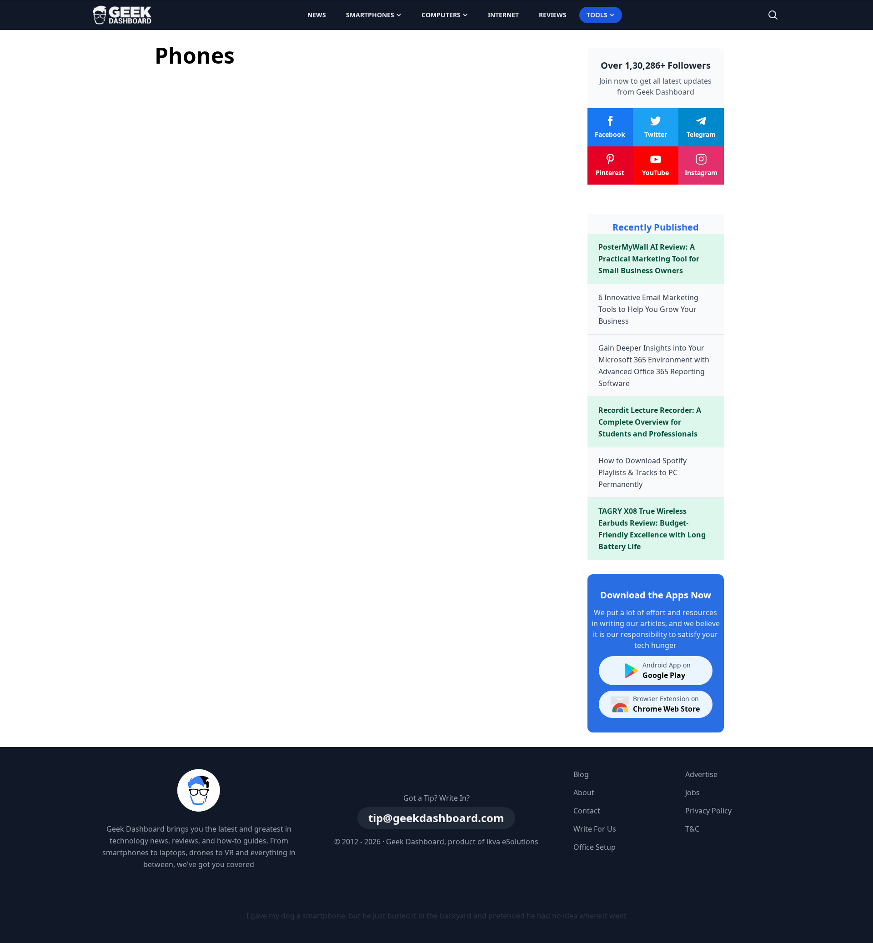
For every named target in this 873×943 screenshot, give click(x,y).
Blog (581, 774)
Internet (503, 14)
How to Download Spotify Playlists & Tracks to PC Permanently (642, 472)
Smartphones (370, 14)
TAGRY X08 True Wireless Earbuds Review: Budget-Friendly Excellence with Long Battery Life (652, 529)
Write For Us (594, 829)
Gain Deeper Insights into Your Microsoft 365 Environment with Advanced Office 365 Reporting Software (653, 365)
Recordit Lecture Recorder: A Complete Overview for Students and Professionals (649, 422)
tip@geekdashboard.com (436, 817)
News (316, 14)
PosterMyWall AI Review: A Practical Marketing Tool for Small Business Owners (648, 259)
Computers (441, 14)
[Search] (773, 15)
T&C (692, 829)
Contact (586, 811)
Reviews (553, 14)
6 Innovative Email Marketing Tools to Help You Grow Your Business (648, 309)
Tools (597, 14)
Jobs (692, 793)
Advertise (701, 774)
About (583, 793)
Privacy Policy (708, 811)
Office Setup (594, 847)
